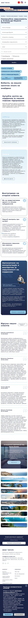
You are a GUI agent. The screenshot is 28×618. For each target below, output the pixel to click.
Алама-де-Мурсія (7, 32)
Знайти (14, 62)
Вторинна (16, 56)
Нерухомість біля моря (7, 580)
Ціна (3, 47)
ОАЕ (3, 496)
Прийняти (8, 614)
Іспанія (5, 473)
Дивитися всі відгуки (22, 324)
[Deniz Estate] (5, 2)
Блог (16, 578)
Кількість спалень (7, 37)
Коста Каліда (6, 27)
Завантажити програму (10, 142)
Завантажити (14, 462)
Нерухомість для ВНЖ (7, 584)
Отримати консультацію (17, 312)
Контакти (17, 576)
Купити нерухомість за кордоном (6, 573)
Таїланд (5, 508)
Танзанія (5, 519)
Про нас (17, 571)
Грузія (4, 502)
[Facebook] (8, 563)
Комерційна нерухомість (9, 42)
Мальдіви (6, 525)
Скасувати (19, 614)
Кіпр (3, 491)
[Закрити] (26, 586)
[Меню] (25, 2)
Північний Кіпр (7, 514)
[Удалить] (20, 71)
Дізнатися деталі (8, 178)
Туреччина (6, 479)
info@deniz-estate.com (8, 556)
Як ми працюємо (19, 573)
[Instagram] (22, 2)
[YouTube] (19, 2)
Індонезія (5, 485)
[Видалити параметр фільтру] (12, 68)
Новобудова (6, 56)
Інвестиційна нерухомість (6, 577)
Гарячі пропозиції (7, 58)
